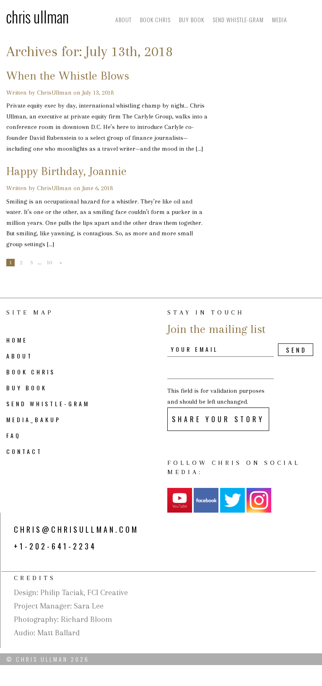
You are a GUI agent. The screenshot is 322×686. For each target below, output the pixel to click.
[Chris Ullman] (37, 16)
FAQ (13, 435)
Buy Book (191, 19)
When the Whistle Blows (67, 76)
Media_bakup (33, 419)
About (123, 19)
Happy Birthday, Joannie (66, 171)
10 (49, 262)
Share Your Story (218, 419)
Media (279, 19)
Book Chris (155, 19)
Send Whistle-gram (238, 19)
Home (17, 339)
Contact (24, 451)
